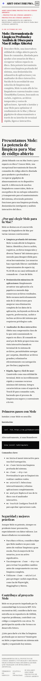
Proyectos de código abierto (17, 15)
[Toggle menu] (37, 3)
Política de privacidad (17, 673)
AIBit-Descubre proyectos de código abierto (19, 11)
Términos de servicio (6, 673)
